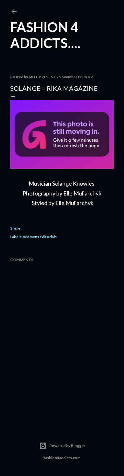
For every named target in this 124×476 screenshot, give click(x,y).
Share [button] (15, 228)
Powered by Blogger (67, 445)
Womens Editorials (40, 236)
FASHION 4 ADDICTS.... (45, 35)
